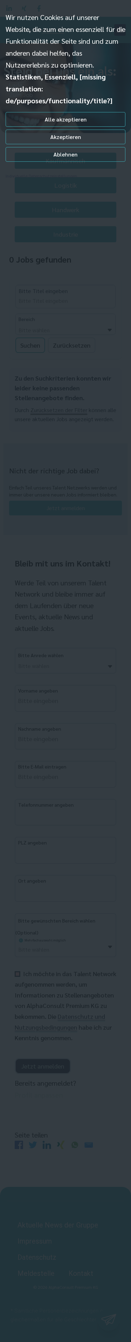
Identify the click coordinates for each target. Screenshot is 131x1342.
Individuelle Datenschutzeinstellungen (41, 176)
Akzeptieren (65, 136)
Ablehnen (65, 154)
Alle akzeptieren (66, 119)
